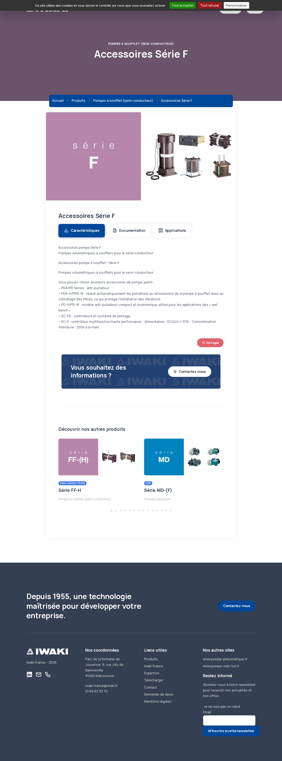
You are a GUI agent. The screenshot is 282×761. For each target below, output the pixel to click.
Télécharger (153, 680)
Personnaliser (236, 5)
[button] (111, 510)
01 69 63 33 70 (96, 691)
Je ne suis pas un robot (221, 706)
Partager (212, 343)
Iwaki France (153, 666)
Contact (150, 687)
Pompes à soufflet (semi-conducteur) (141, 44)
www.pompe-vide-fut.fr (221, 666)
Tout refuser (209, 5)
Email (207, 712)
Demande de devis (158, 694)
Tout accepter (183, 5)
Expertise (151, 673)
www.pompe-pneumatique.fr (225, 659)
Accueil (58, 100)
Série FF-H (69, 490)
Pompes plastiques (157, 499)
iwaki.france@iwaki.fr (101, 685)
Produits (78, 100)
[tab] (81, 230)
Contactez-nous (192, 371)
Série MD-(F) (158, 490)
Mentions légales (157, 701)
